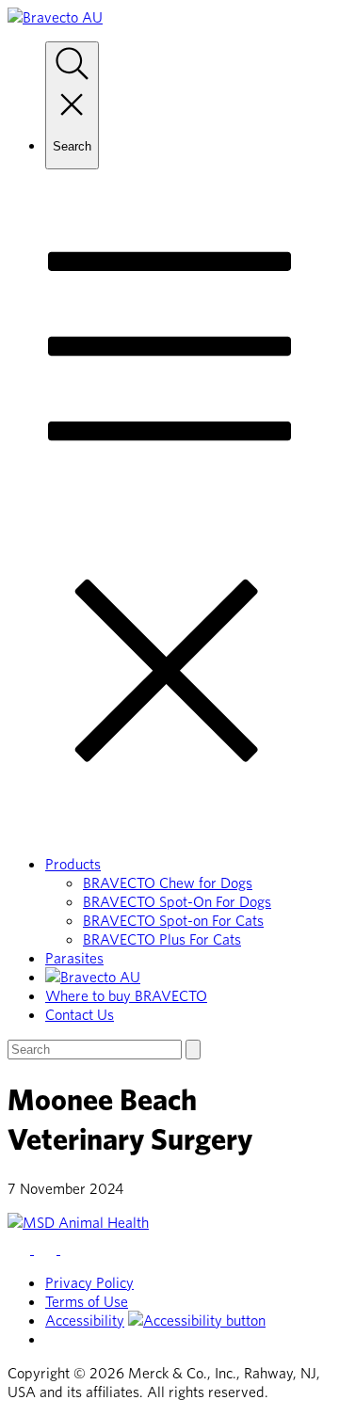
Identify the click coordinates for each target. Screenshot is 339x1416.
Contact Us (79, 1014)
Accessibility (84, 1320)
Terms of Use (86, 1301)
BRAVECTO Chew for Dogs (167, 882)
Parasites (74, 957)
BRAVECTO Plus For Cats (162, 939)
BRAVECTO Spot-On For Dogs (177, 901)
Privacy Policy (89, 1282)
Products (73, 863)
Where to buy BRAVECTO (126, 995)
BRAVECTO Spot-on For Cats (173, 920)
